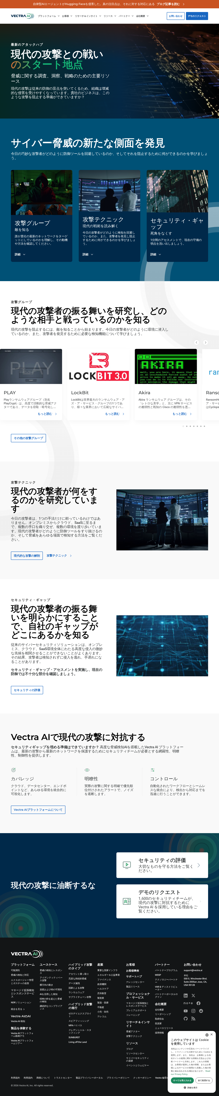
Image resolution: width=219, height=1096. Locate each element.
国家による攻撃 (76, 988)
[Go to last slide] (196, 342)
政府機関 (101, 984)
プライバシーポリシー (118, 1078)
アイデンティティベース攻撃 (51, 979)
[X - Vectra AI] (193, 995)
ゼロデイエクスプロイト (80, 1015)
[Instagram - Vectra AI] (193, 1011)
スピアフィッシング (79, 1021)
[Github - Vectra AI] (186, 1019)
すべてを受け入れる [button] (182, 1080)
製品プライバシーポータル (89, 1078)
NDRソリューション (21, 1002)
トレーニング (133, 1015)
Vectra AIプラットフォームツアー (22, 1042)
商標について (43, 1078)
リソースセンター (135, 1053)
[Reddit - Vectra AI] (201, 1011)
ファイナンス (104, 979)
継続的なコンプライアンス (51, 1007)
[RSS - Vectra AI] (193, 1019)
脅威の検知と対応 (20, 975)
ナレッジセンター (135, 982)
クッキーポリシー (142, 1078)
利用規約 (15, 1078)
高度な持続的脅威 (77, 978)
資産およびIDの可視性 (51, 989)
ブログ (129, 1049)
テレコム (101, 1016)
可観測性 (15, 970)
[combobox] (207, 1035)
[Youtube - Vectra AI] (186, 1011)
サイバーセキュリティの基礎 (137, 1059)
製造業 (100, 998)
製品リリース (133, 986)
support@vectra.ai (193, 970)
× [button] (211, 1035)
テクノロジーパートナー (166, 981)
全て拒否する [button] (204, 1080)
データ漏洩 (74, 983)
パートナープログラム (166, 970)
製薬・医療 (102, 1002)
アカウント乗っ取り (79, 974)
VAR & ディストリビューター (166, 988)
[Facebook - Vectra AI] (198, 1003)
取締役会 (159, 1019)
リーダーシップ (163, 1014)
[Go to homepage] (22, 16)
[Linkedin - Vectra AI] (186, 995)
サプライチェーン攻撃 (80, 997)
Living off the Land (78, 1042)
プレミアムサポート (136, 1010)
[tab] (183, 426)
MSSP (158, 975)
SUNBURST (74, 1037)
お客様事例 (132, 970)
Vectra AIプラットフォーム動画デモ (22, 1034)
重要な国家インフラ (107, 970)
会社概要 (159, 1010)
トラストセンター (63, 1078)
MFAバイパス (75, 1025)
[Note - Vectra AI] (188, 1003)
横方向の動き (46, 985)
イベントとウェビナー (137, 1065)
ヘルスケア (103, 989)
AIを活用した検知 (49, 994)
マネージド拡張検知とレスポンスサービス (22, 993)
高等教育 (101, 993)
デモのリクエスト (197, 16)
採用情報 (159, 1033)
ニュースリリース (164, 1028)
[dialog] (192, 1062)
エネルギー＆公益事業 (108, 975)
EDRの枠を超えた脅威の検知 (51, 1000)
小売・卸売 (102, 1012)
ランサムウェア (76, 992)
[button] (192, 1088)
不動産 (100, 1007)
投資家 (158, 1023)
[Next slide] (205, 342)
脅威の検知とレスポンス (51, 971)
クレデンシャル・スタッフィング (80, 1031)
